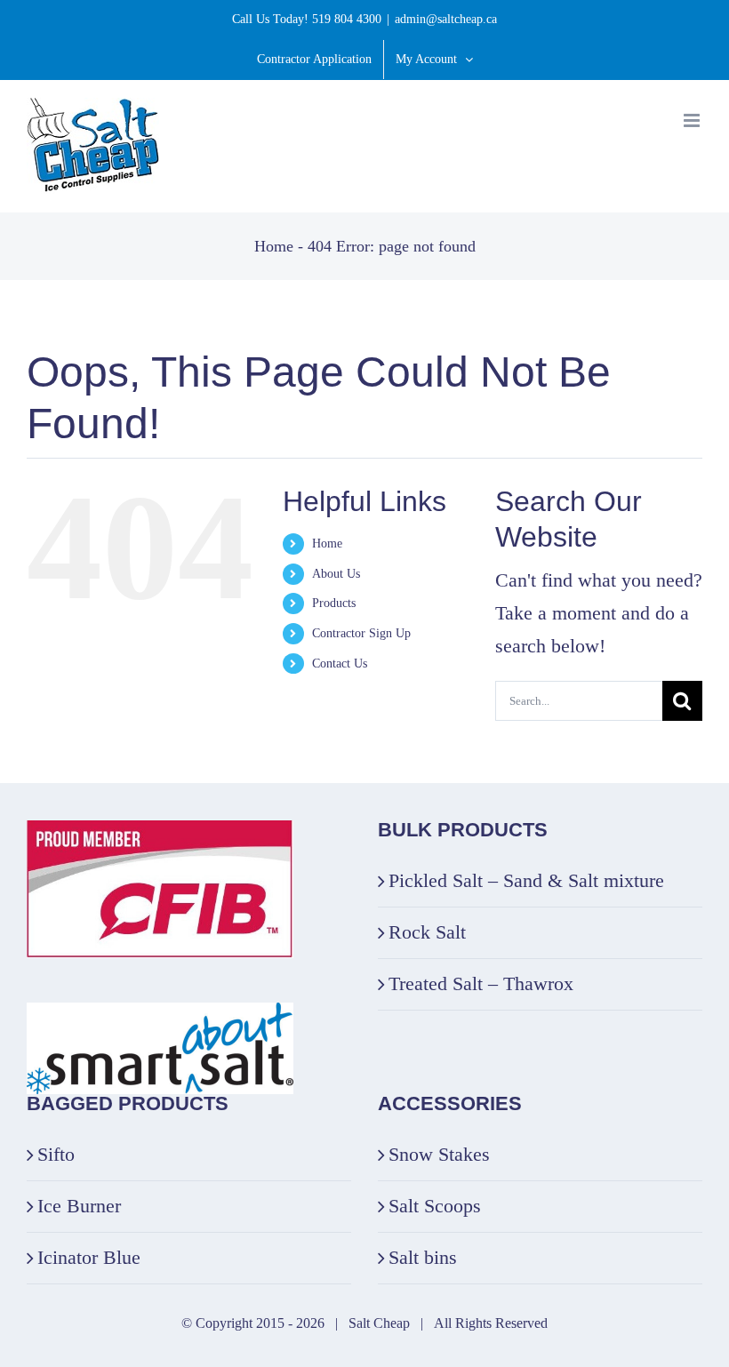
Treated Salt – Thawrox (481, 983)
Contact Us (339, 663)
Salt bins (423, 1257)
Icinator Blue (88, 1257)
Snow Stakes (439, 1154)
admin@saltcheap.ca (446, 19)
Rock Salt (427, 932)
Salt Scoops (435, 1206)
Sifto (56, 1154)
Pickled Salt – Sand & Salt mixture (526, 880)
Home (273, 246)
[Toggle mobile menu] (693, 120)
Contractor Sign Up (361, 633)
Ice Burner (79, 1206)
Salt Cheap (379, 1323)
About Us (336, 573)
